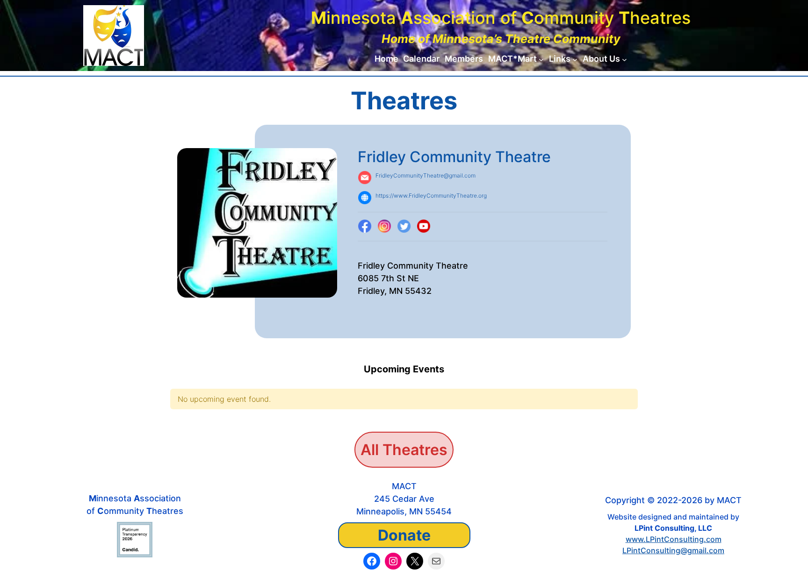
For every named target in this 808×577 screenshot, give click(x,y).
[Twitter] (404, 226)
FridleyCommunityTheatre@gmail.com (425, 175)
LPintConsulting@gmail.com (673, 550)
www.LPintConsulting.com (673, 539)
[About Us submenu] (624, 59)
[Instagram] (384, 226)
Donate (404, 535)
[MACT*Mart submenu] (541, 59)
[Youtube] (424, 226)
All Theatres (404, 450)
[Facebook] (365, 226)
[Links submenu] (574, 59)
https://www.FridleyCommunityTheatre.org (431, 195)
